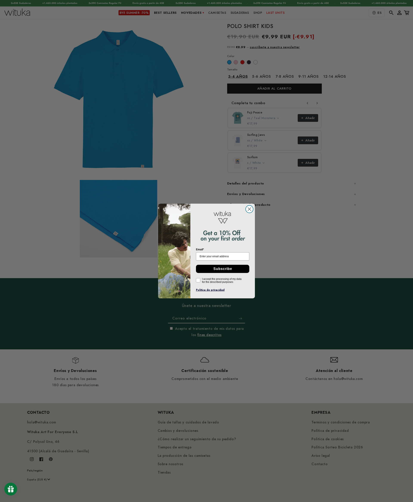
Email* (200, 249)
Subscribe (222, 269)
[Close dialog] (249, 209)
